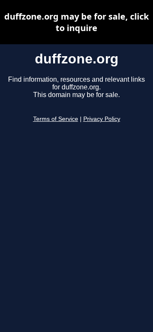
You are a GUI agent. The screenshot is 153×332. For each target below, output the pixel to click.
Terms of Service (55, 119)
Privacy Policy (101, 119)
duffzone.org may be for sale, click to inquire (76, 22)
